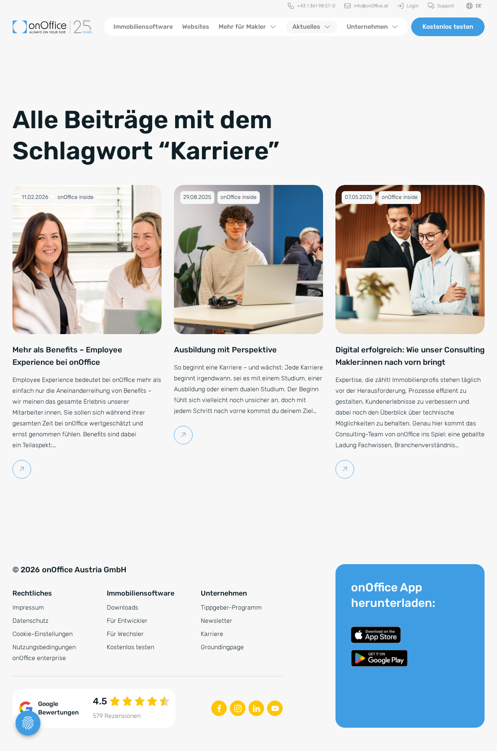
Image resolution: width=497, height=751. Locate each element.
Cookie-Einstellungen (42, 634)
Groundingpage (222, 647)
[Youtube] (275, 708)
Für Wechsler (125, 634)
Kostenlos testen (447, 26)
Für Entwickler (127, 620)
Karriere (212, 634)
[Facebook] (219, 708)
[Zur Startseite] (52, 27)
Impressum (28, 607)
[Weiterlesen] (22, 469)
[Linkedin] (256, 708)
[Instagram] (237, 708)
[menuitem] (311, 6)
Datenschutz (30, 620)
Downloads (122, 607)
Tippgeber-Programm (231, 607)
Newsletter (216, 620)
